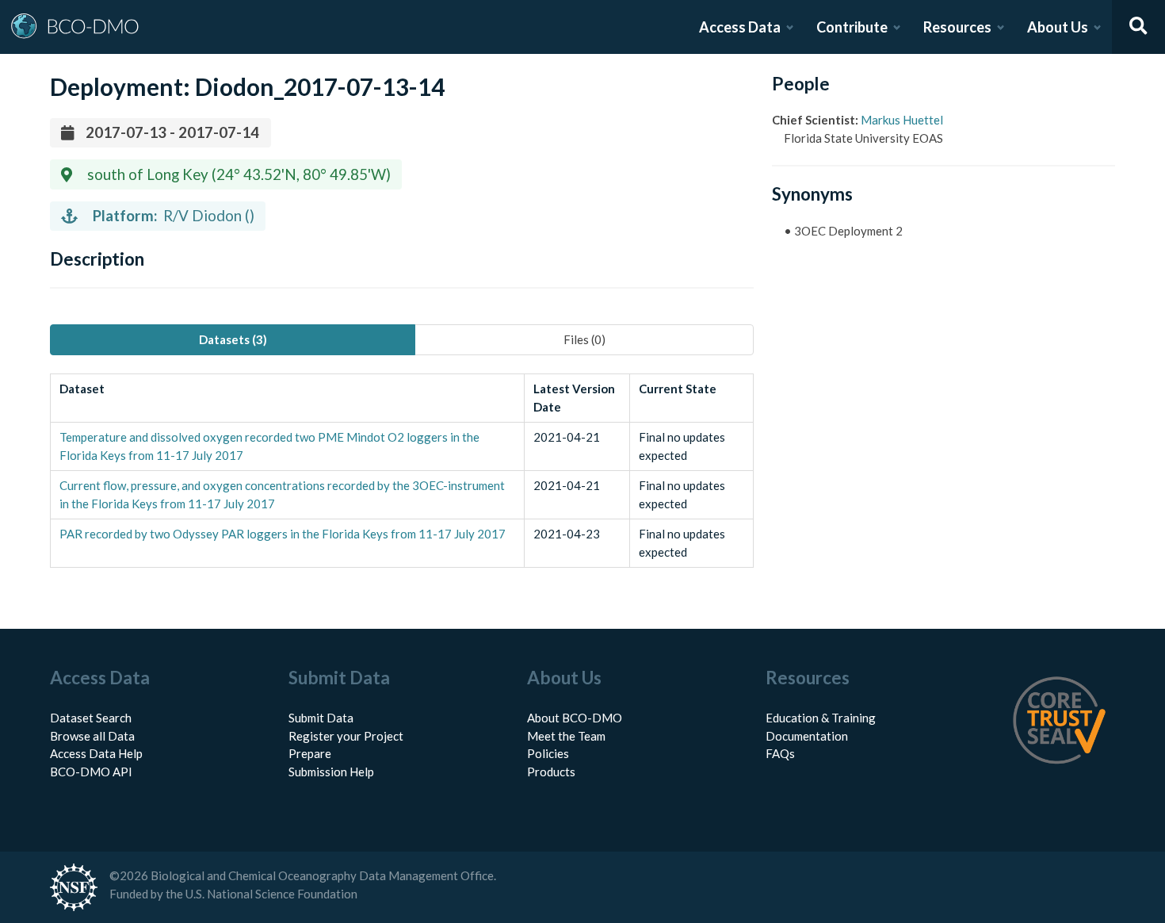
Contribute (852, 27)
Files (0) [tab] (584, 339)
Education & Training (821, 717)
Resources (957, 27)
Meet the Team (566, 736)
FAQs (780, 753)
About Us (1057, 27)
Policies (548, 753)
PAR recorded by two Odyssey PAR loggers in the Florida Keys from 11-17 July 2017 (282, 534)
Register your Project (345, 736)
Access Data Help (96, 753)
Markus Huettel (902, 120)
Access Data (740, 27)
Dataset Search (91, 717)
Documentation (807, 736)
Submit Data (320, 717)
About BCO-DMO (574, 717)
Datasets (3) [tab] (233, 339)
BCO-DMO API (91, 771)
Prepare (309, 753)
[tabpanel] (402, 470)
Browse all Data (92, 736)
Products (551, 771)
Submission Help (331, 771)
